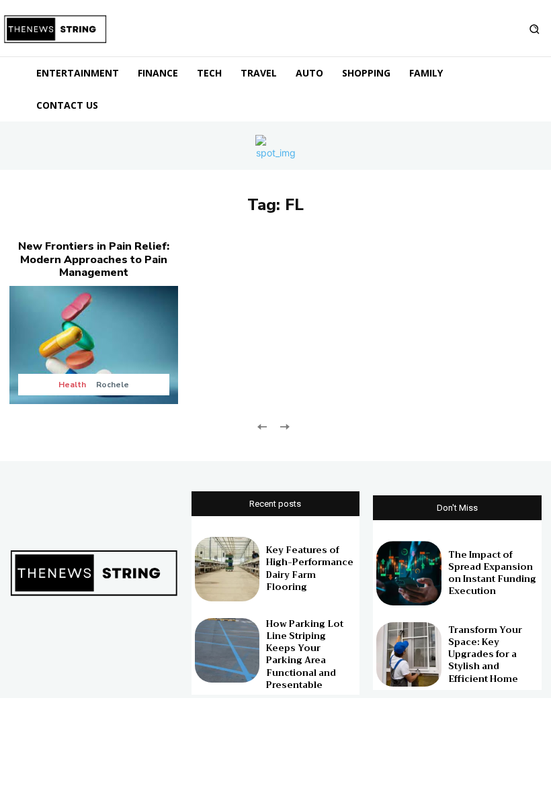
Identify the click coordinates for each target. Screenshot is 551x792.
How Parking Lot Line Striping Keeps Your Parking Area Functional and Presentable (304, 654)
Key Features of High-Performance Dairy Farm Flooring (309, 568)
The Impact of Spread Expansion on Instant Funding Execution (492, 573)
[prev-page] (262, 425)
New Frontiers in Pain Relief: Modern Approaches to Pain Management (93, 259)
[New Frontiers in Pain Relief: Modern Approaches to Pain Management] (93, 344)
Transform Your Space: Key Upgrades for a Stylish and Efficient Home (485, 654)
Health (72, 384)
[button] (534, 29)
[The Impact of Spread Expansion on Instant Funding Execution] (408, 573)
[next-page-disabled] (284, 425)
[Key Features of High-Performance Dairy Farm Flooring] (227, 569)
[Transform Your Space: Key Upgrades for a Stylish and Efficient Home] (408, 654)
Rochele (112, 384)
